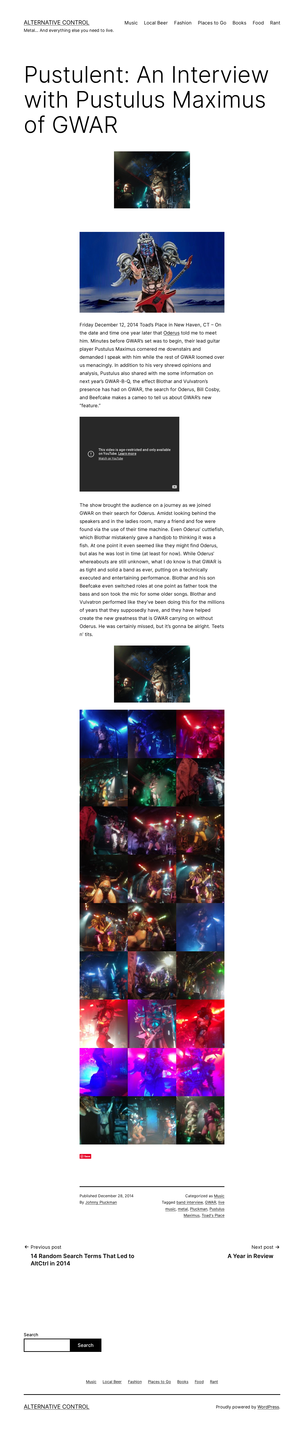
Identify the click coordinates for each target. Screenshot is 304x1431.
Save (87, 1156)
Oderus (171, 333)
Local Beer (156, 23)
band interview (189, 1202)
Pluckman (198, 1208)
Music (131, 23)
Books (239, 23)
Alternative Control (57, 22)
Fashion (183, 23)
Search (31, 1334)
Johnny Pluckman (101, 1202)
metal (183, 1208)
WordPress (268, 1406)
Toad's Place (213, 1215)
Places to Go (212, 23)
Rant (275, 23)
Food (258, 23)
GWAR (210, 1202)
